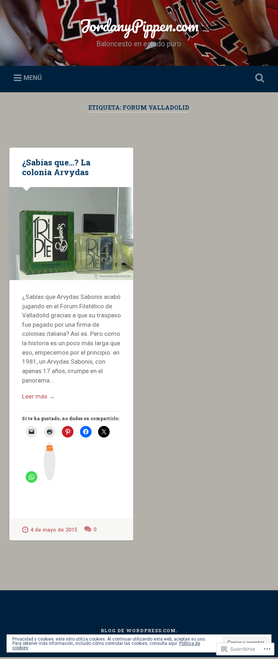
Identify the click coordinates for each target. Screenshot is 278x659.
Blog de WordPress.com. (139, 630)
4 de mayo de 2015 (53, 530)
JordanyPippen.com (139, 25)
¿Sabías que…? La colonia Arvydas (56, 167)
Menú (33, 78)
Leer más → (38, 396)
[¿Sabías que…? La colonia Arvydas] (71, 233)
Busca (258, 78)
